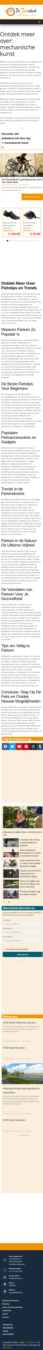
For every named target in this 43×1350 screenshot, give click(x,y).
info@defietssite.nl (16, 1278)
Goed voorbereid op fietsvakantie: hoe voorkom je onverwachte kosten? (30, 853)
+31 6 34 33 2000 (15, 1271)
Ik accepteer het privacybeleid (17, 949)
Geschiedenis (8, 1328)
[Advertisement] (21, 776)
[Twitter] (12, 746)
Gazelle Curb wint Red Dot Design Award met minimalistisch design (30, 873)
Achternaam (7, 928)
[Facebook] (5, 746)
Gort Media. (7, 1347)
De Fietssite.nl (31, 1342)
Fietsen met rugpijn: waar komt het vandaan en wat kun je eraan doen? (30, 884)
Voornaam (7, 920)
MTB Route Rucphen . (14, 1047)
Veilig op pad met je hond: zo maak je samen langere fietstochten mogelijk (30, 863)
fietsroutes (7, 1325)
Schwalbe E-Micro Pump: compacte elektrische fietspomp (30, 842)
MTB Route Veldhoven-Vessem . (20, 1022)
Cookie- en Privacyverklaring (12, 1307)
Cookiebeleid (6, 1310)
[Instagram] (33, 746)
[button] (5, 240)
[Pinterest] (26, 746)
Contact (5, 1314)
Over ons (5, 1317)
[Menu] (39, 22)
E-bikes (5, 1331)
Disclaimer (6, 1304)
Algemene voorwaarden (10, 1300)
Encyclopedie (8, 1334)
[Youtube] (19, 746)
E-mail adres (7, 937)
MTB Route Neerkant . (14, 1120)
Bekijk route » (9, 1037)
